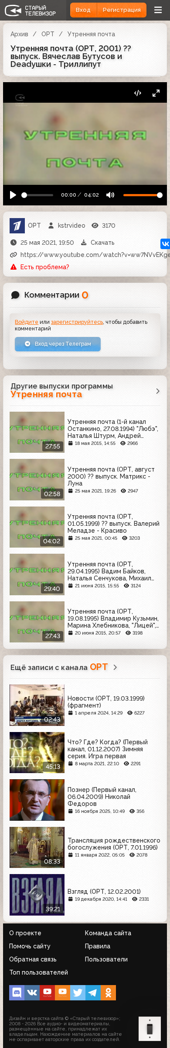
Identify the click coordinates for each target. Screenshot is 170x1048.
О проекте (25, 933)
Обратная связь (33, 959)
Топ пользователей (38, 972)
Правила (97, 946)
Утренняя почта (91, 34)
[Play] (13, 195)
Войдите (26, 322)
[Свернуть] (156, 93)
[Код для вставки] (137, 93)
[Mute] (110, 195)
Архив (19, 34)
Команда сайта (108, 933)
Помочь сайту (30, 946)
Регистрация (122, 10)
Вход (83, 10)
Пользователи (106, 959)
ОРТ (47, 34)
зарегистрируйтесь (77, 322)
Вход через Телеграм (62, 343)
